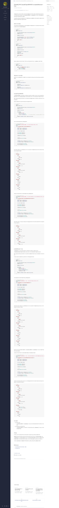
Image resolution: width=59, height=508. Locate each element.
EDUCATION (16, 453)
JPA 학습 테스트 (17, 448)
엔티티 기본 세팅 (49, 16)
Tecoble (19, 453)
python (48, 6)
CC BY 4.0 (21, 458)
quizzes (51, 10)
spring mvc (48, 10)
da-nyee (5, 7)
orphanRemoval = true (49, 20)
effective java (48, 9)
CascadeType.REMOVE (49, 19)
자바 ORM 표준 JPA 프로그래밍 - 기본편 (20, 446)
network (51, 6)
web (51, 9)
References (48, 24)
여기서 (21, 10)
